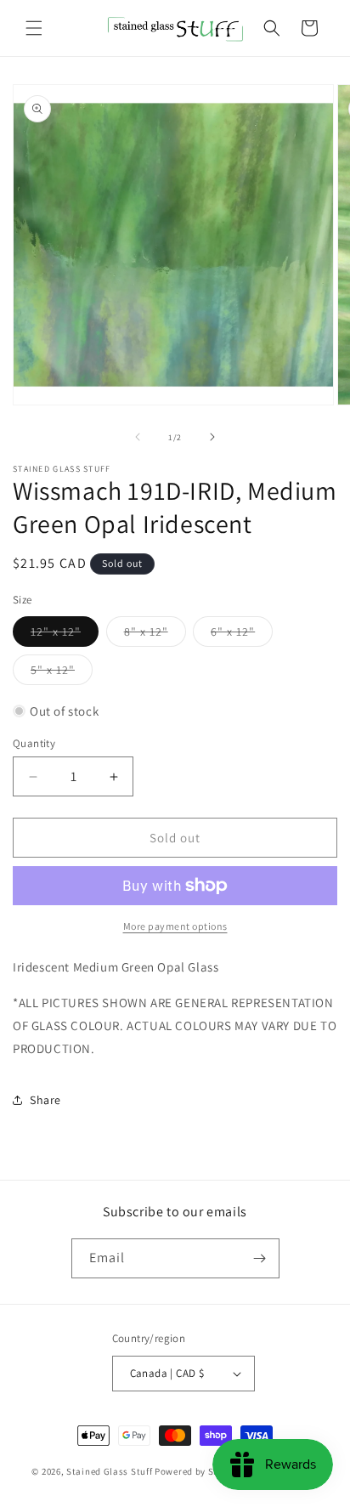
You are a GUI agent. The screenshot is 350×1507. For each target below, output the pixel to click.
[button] (34, 28)
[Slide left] (137, 437)
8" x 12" (155, 635)
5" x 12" (62, 673)
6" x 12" (242, 635)
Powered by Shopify (198, 1471)
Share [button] (45, 1100)
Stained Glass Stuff (109, 1471)
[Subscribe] (260, 1258)
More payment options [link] (175, 926)
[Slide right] (212, 437)
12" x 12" (65, 635)
